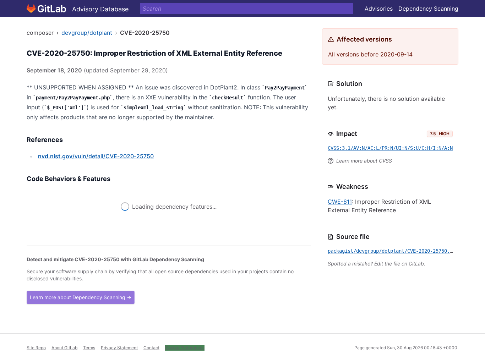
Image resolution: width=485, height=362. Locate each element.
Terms (89, 347)
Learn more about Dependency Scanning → (80, 297)
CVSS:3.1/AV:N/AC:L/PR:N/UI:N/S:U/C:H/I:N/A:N (390, 148)
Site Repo (36, 347)
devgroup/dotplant (86, 32)
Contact (151, 347)
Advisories (379, 8)
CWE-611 (340, 201)
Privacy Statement (119, 347)
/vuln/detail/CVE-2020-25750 (96, 156)
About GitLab (64, 347)
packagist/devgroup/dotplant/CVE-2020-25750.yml (393, 251)
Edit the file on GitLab (399, 263)
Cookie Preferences (185, 347)
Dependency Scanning (428, 8)
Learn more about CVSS (364, 161)
